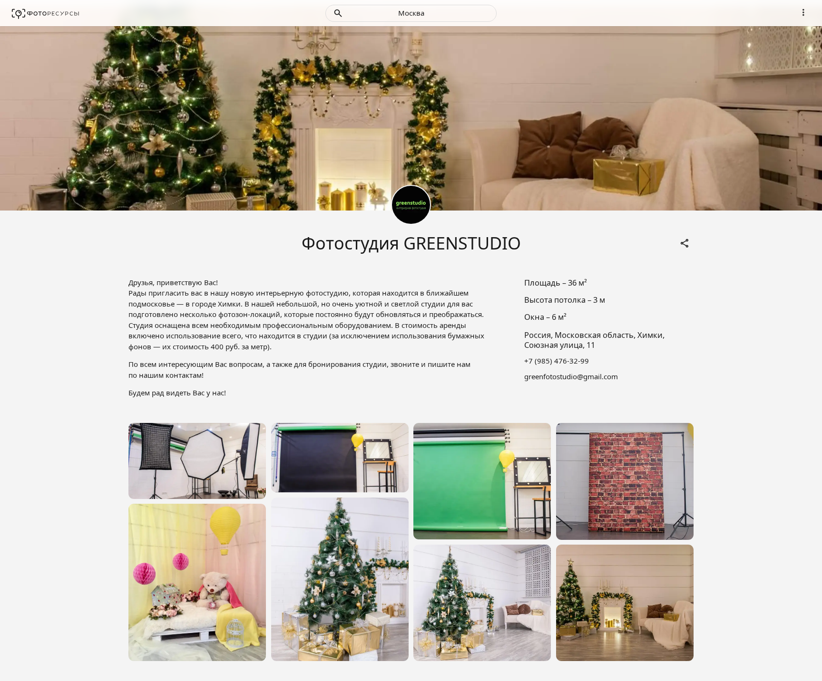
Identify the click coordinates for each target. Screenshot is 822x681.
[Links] (685, 243)
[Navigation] (803, 12)
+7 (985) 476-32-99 (556, 360)
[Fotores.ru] (45, 13)
